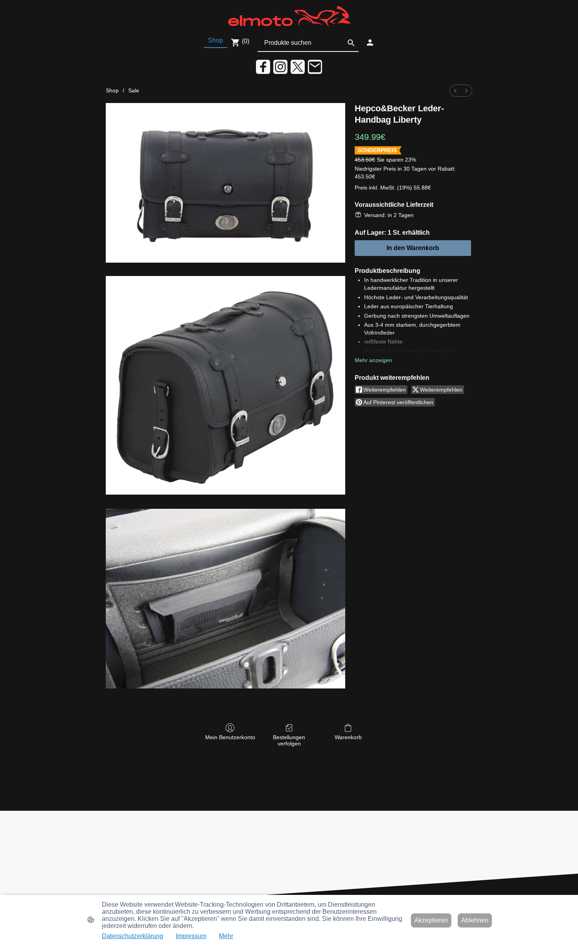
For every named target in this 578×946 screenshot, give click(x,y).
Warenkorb (348, 737)
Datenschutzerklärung (132, 936)
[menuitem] (455, 90)
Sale (133, 90)
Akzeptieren (431, 920)
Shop (112, 90)
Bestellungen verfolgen (289, 740)
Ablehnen (474, 920)
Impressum (191, 936)
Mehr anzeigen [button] (373, 360)
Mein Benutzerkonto (230, 737)
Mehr (226, 936)
